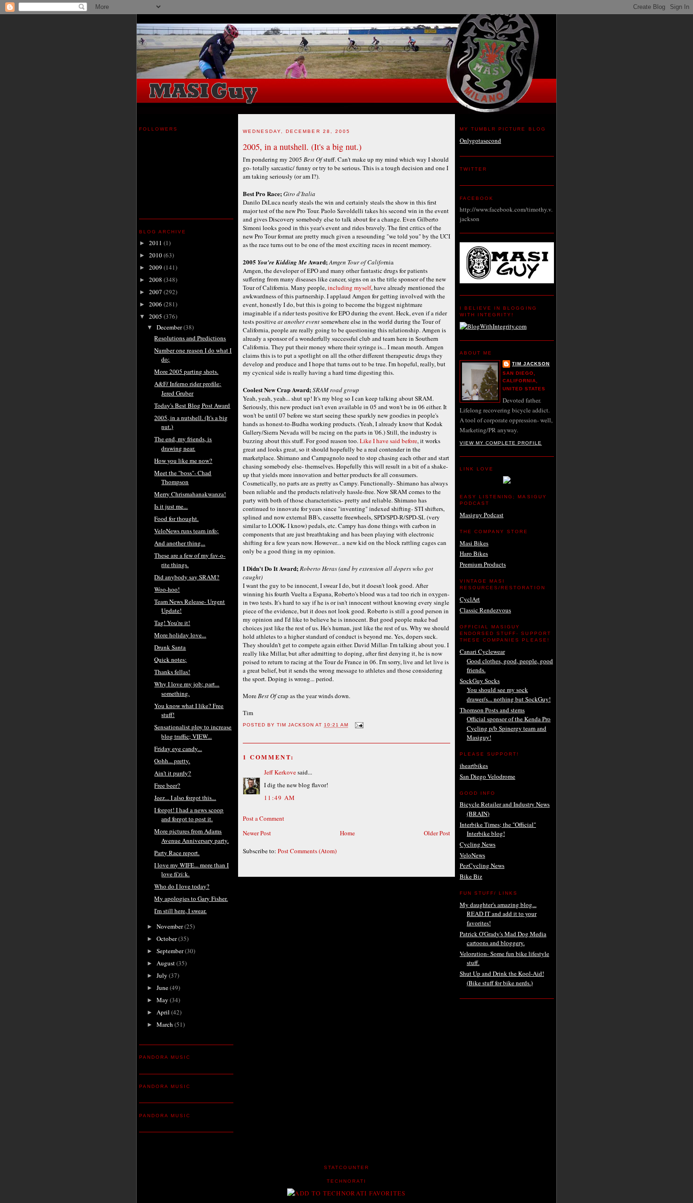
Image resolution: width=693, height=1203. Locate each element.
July (163, 975)
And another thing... (179, 543)
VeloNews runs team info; (186, 531)
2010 (156, 255)
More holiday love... (180, 635)
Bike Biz (471, 876)
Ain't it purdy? (172, 773)
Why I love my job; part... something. (186, 689)
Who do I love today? (181, 886)
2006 (156, 304)
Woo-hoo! (167, 589)
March (165, 1024)
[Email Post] (359, 725)
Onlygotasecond (480, 140)
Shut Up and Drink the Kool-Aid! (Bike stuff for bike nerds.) (502, 978)
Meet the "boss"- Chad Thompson (182, 477)
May (163, 1000)
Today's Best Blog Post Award (192, 405)
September (171, 951)
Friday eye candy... (178, 748)
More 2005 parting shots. (186, 371)
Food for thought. (176, 518)
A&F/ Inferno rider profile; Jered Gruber (187, 388)
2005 (156, 316)
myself (362, 287)
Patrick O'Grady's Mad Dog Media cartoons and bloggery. (503, 939)
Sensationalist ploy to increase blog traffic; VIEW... (192, 732)
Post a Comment (263, 818)
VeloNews (472, 855)
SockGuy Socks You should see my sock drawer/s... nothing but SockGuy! (505, 689)
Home (347, 833)
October (167, 938)
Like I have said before (388, 441)
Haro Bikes (474, 553)
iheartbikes (474, 765)
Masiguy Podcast (481, 515)
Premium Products (483, 564)
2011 (156, 243)
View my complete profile (501, 442)
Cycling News (477, 844)
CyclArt (470, 599)
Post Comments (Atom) (307, 851)
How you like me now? (183, 460)
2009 (156, 267)
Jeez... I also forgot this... (185, 797)
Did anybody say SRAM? (186, 577)
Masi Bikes (474, 543)
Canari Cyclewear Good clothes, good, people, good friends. (506, 660)
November (170, 926)
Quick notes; (170, 659)
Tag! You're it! (172, 622)
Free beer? (167, 785)
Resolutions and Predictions (190, 338)
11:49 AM (279, 797)
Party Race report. (176, 853)
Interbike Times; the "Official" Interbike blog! (498, 829)
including (340, 287)
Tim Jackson (531, 363)
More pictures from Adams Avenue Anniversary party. (191, 836)
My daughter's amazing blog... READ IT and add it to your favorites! (498, 913)
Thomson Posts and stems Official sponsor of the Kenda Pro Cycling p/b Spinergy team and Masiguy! (505, 724)
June (163, 987)
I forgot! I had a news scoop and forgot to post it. (188, 815)
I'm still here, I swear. (180, 910)
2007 (156, 292)
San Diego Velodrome (487, 776)
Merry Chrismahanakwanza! (190, 494)
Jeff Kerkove (280, 772)
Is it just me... (171, 506)
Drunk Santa (170, 647)
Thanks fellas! (172, 671)
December (170, 327)
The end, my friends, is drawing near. (183, 444)
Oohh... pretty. (172, 761)
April (164, 1012)
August (166, 963)
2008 (156, 279)
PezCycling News (482, 865)
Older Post (437, 833)
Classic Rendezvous (485, 610)
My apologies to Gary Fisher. (191, 898)
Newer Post (257, 833)
